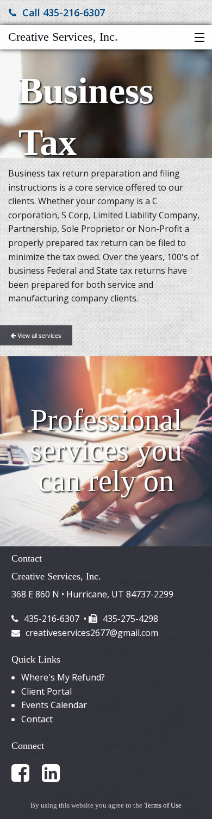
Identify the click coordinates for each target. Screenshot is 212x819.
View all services (38, 335)
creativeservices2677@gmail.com (92, 633)
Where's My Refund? (63, 677)
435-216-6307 (51, 619)
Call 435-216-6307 (63, 12)
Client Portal (46, 691)
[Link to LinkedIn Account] (56, 772)
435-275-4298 (130, 619)
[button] (197, 38)
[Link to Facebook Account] (25, 772)
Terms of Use (163, 805)
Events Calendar (54, 705)
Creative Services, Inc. (63, 36)
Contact (37, 719)
